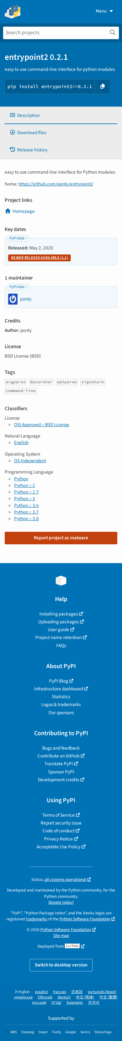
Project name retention (58, 637)
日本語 (77, 992)
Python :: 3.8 (26, 518)
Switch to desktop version (61, 964)
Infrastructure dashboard (58, 688)
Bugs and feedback (61, 748)
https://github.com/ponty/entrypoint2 (55, 183)
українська (23, 997)
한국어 (93, 1002)
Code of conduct (58, 830)
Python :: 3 (24, 498)
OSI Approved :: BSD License (41, 424)
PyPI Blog (58, 680)
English (21, 442)
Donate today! (61, 902)
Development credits (58, 779)
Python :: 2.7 (26, 492)
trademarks (36, 919)
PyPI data (16, 238)
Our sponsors (61, 712)
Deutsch (64, 997)
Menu (101, 11)
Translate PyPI (58, 763)
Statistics (61, 696)
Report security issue (61, 822)
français (59, 992)
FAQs (61, 645)
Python (21, 478)
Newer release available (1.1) (39, 257)
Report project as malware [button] (61, 537)
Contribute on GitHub (58, 755)
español (41, 992)
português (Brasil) (102, 992)
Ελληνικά (45, 997)
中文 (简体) (85, 997)
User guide (58, 629)
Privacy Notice (58, 838)
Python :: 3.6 (26, 505)
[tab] (61, 115)
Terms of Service (58, 815)
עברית (56, 1002)
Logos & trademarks (61, 704)
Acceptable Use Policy (58, 846)
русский (39, 1002)
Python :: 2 (24, 485)
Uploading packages (58, 621)
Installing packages (58, 613)
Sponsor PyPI (61, 771)
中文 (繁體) (108, 997)
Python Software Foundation (84, 919)
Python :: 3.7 (26, 512)
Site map (61, 936)
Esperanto (75, 1002)
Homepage (24, 211)
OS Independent (30, 460)
